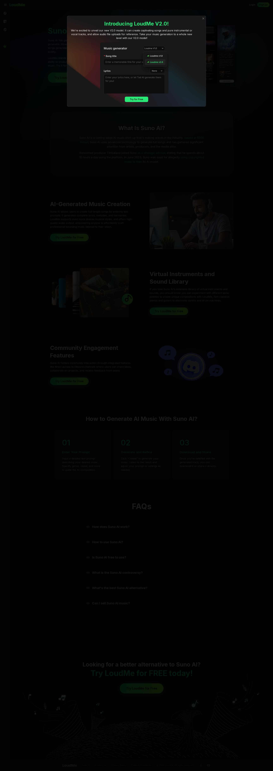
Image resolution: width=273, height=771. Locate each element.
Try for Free (136, 99)
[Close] (203, 18)
